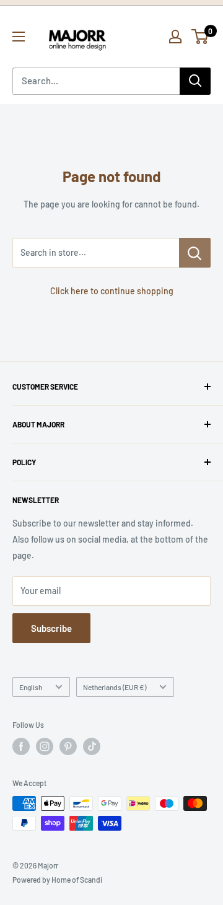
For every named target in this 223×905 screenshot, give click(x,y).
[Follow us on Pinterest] (68, 746)
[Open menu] (18, 37)
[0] (200, 36)
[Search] (195, 81)
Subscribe (51, 628)
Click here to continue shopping (111, 291)
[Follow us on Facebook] (21, 746)
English (30, 687)
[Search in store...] (195, 253)
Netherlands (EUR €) (114, 687)
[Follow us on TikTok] (91, 746)
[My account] (175, 36)
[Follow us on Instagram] (44, 746)
